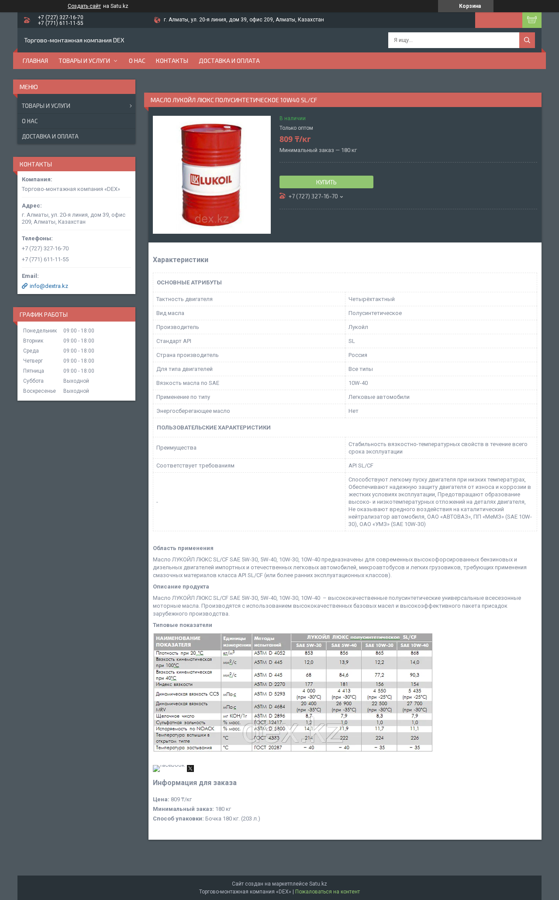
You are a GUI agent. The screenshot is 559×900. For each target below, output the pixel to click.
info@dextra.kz (49, 286)
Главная (35, 60)
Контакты (172, 60)
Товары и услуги (84, 60)
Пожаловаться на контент (327, 892)
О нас (137, 60)
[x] (190, 770)
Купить (326, 182)
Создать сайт (84, 6)
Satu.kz (318, 884)
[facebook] (169, 765)
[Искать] (527, 40)
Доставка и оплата (229, 60)
